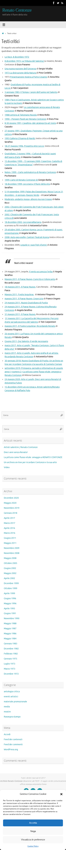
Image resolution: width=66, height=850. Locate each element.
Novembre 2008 (11, 553)
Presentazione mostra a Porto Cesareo (28, 77)
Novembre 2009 (11, 548)
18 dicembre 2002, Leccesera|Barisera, (23, 222)
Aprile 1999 (9, 593)
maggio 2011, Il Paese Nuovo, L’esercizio (24, 298)
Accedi (7, 734)
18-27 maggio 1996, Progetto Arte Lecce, (24, 146)
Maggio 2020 (10, 503)
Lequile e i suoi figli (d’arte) (33, 245)
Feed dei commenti (13, 744)
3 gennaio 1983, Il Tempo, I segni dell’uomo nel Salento (31, 92)
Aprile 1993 (9, 608)
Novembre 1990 (11, 618)
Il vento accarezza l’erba (41, 271)
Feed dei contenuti (13, 739)
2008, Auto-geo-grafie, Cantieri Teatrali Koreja (27, 237)
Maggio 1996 (10, 603)
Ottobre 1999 (10, 588)
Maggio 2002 (10, 573)
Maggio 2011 (10, 543)
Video (7, 467)
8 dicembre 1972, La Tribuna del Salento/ (24, 61)
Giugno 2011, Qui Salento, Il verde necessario (26, 341)
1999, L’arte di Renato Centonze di (21, 180)
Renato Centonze (16, 10)
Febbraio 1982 (11, 653)
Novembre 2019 (11, 508)
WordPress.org (11, 749)
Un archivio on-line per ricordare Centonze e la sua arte (30, 462)
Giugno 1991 (10, 613)
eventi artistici (11, 696)
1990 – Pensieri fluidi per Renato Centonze (25, 119)
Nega (33, 831)
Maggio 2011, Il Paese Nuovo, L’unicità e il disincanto (30, 279)
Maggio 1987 (10, 628)
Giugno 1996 (10, 598)
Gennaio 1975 (10, 658)
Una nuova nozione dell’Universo (20, 68)
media (7, 706)
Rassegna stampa (12, 716)
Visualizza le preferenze (33, 839)
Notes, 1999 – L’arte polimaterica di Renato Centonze (30, 172)
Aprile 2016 (9, 528)
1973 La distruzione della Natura (20, 73)
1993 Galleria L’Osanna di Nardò (20, 138)
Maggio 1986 (10, 633)
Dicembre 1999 (11, 583)
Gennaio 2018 (10, 513)
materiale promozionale (15, 701)
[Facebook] (54, 3)
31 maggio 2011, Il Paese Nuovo (20, 314)
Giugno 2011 (10, 538)
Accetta (33, 822)
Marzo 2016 (9, 533)
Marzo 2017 (9, 523)
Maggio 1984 (10, 638)
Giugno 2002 (10, 568)
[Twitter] (58, 3)
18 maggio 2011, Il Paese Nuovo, (20, 287)
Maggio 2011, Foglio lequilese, (19, 294)
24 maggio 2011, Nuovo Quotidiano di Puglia (26, 302)
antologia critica (12, 691)
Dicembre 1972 (11, 674)
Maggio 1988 (10, 623)
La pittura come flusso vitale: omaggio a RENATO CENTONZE (33, 457)
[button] (61, 794)
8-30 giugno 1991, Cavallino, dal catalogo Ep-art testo (30, 123)
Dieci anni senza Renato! (16, 452)
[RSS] (62, 3)
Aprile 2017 (9, 518)
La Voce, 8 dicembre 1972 (17, 57)
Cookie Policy (33, 846)
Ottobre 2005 (10, 563)
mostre (7, 711)
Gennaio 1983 (10, 643)
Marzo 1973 (9, 669)
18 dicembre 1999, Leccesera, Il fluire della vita (27, 184)
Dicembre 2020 (11, 498)
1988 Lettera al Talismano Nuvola (21, 115)
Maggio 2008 (10, 558)
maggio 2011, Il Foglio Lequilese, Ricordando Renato (30, 326)
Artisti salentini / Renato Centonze (21, 447)
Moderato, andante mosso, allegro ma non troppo (28, 199)
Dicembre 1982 (11, 648)
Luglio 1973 (9, 663)
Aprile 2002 (9, 578)
